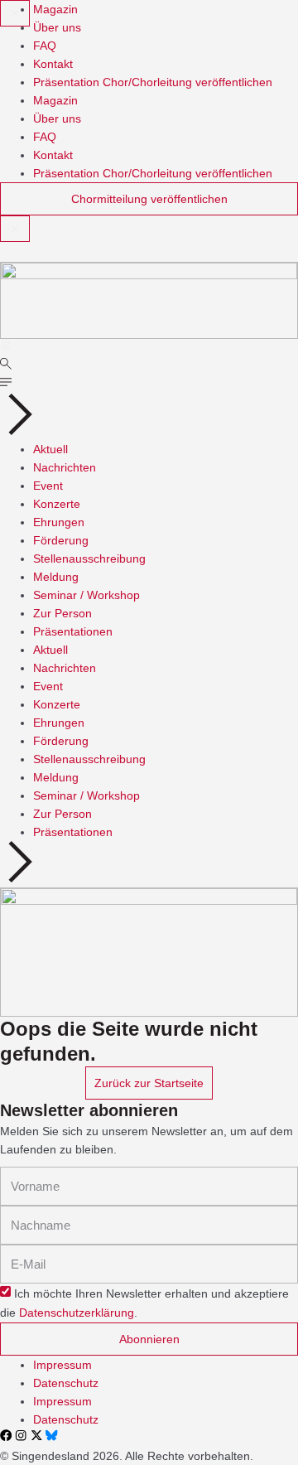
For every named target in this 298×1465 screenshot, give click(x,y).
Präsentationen (73, 631)
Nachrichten (64, 467)
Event (48, 485)
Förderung (61, 540)
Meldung (56, 576)
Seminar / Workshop (86, 595)
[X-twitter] (36, 1435)
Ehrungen (58, 522)
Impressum (62, 1364)
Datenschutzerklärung (76, 1313)
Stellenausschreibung (89, 558)
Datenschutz (66, 1383)
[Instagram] (20, 1435)
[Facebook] (6, 1435)
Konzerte (56, 503)
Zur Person (62, 613)
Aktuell (50, 449)
